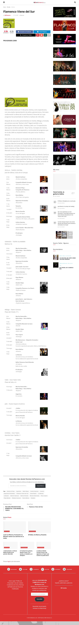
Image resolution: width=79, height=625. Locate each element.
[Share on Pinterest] (38, 35)
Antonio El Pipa (11, 491)
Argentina (18, 491)
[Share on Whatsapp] (45, 35)
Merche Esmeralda (34, 495)
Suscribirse (40, 486)
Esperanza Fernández (9, 493)
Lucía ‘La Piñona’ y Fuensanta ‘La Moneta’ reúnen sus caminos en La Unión (13, 536)
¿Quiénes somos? (64, 581)
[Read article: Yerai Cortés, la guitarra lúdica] (64, 182)
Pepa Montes (7, 498)
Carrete (42, 491)
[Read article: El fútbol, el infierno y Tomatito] (39, 527)
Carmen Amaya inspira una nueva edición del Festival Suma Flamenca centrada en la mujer (66, 223)
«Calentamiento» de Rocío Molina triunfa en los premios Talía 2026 (10, 552)
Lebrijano (6, 495)
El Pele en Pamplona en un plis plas (66, 201)
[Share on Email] (41, 35)
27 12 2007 (15, 15)
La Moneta (40, 493)
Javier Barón (33, 493)
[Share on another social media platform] (49, 35)
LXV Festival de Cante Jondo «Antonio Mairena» (67, 258)
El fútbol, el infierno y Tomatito (37, 535)
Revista (8, 7)
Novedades (32, 531)
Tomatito (33, 498)
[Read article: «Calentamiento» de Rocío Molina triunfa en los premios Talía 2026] (10, 545)
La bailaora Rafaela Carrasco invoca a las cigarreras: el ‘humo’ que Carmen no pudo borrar (42, 553)
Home (4, 7)
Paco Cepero (44, 495)
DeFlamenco (8, 15)
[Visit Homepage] (39, 2)
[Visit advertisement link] (27, 68)
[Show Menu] (4, 2)
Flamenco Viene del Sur (22, 493)
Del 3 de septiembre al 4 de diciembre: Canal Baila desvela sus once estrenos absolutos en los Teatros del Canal (66, 214)
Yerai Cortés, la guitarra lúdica (58, 193)
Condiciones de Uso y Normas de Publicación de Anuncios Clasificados (15, 586)
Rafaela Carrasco (16, 498)
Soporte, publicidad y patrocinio (63, 583)
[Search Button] (75, 2)
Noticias (13, 7)
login (8, 561)
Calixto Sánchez (34, 491)
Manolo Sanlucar (14, 495)
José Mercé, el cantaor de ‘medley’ (66, 206)
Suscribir (39, 599)
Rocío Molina (26, 498)
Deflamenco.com (33, 617)
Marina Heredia (24, 495)
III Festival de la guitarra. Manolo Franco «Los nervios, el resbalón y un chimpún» (26, 553)
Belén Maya (26, 491)
